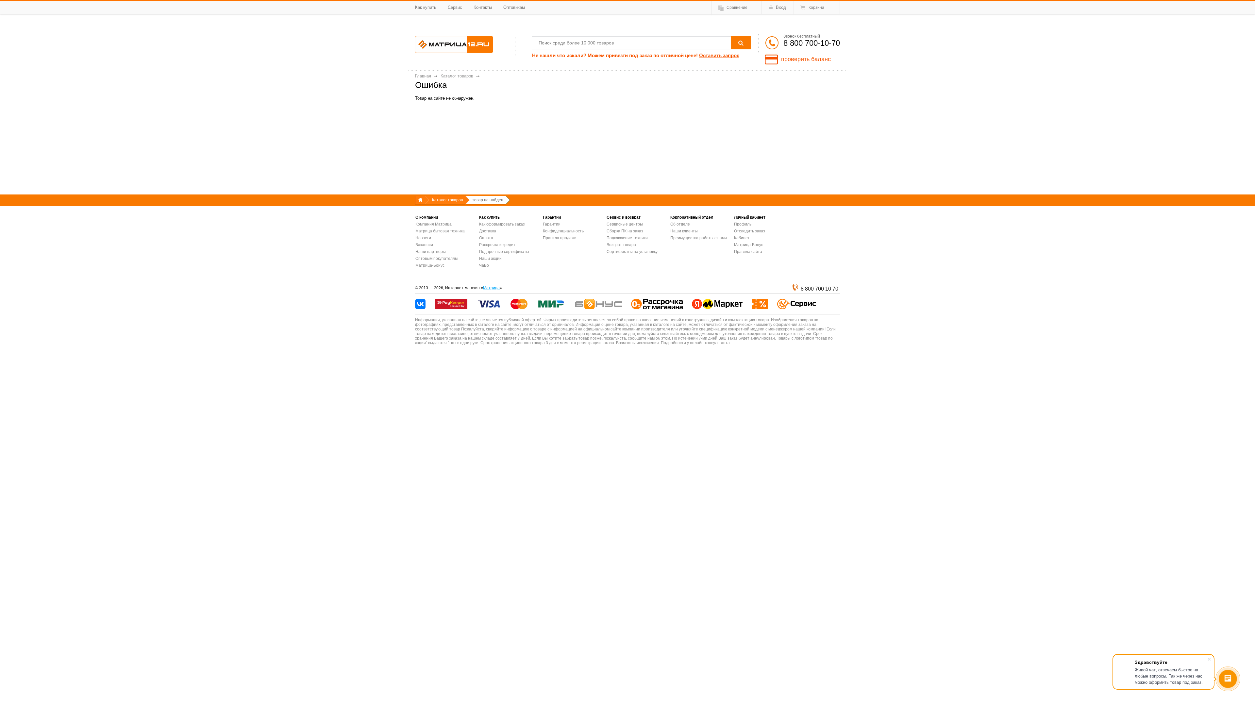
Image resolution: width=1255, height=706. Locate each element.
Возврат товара (621, 245)
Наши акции (490, 258)
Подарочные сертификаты (504, 251)
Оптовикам (514, 7)
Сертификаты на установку (632, 251)
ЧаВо (484, 265)
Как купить (425, 7)
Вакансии (424, 245)
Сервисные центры (625, 224)
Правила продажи (560, 238)
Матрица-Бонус (429, 265)
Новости (423, 238)
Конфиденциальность (563, 231)
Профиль (742, 224)
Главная (423, 76)
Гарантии (552, 224)
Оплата (486, 238)
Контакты (483, 7)
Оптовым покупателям (436, 258)
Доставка (487, 231)
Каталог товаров (457, 76)
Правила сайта (748, 251)
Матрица (491, 288)
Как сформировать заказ (502, 224)
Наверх (833, 200)
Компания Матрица (433, 224)
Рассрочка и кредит (497, 245)
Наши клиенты (684, 231)
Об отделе (680, 224)
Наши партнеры (430, 251)
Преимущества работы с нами (698, 238)
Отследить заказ (749, 231)
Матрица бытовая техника (440, 231)
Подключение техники (627, 238)
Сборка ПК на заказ (625, 231)
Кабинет (742, 238)
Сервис (455, 7)
